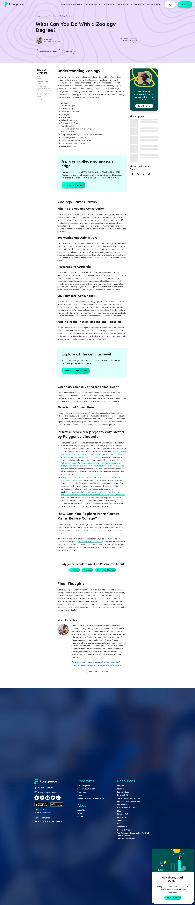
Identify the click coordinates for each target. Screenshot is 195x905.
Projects (120, 786)
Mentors (120, 789)
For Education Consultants (128, 801)
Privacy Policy (40, 809)
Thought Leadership (126, 838)
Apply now (184, 4)
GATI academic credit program (91, 798)
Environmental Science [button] (48, 52)
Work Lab (81, 792)
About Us (81, 810)
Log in (170, 4)
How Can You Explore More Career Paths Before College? (44, 95)
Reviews (120, 823)
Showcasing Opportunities (128, 798)
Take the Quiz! (144, 106)
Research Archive (124, 830)
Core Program (83, 786)
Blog (119, 811)
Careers (80, 816)
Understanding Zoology (42, 77)
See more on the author (99, 671)
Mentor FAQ (122, 817)
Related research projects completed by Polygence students (44, 88)
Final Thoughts (42, 100)
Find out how (172, 898)
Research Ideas (124, 795)
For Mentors (122, 804)
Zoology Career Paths (43, 82)
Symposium (122, 827)
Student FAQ (122, 814)
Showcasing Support (86, 789)
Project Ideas (123, 792)
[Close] (190, 852)
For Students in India (126, 808)
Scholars (121, 820)
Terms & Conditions (42, 812)
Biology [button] (68, 52)
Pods (79, 795)
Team (79, 813)
